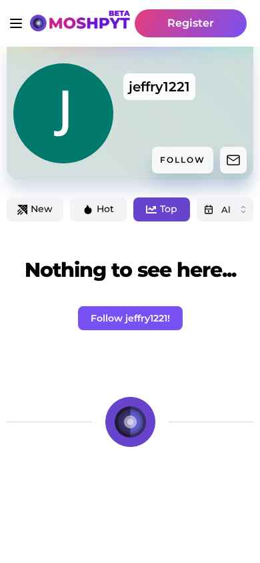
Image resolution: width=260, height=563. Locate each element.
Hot (105, 209)
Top (168, 209)
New (42, 209)
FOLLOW (182, 160)
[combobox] (225, 209)
